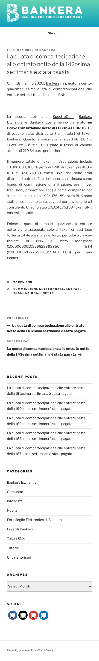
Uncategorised (19, 557)
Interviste (15, 501)
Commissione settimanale (38, 289)
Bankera (47, 50)
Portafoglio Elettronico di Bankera (34, 520)
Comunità (15, 492)
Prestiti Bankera (20, 529)
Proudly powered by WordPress (30, 650)
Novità (12, 510)
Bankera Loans (42, 122)
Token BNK (23, 282)
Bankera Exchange (22, 482)
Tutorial (13, 548)
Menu (52, 33)
